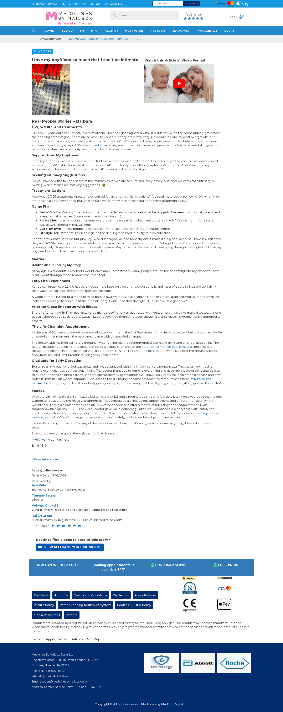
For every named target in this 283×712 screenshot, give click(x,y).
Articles (77, 639)
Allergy (111, 30)
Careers (72, 615)
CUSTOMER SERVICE (171, 565)
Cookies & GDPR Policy (134, 605)
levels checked (93, 145)
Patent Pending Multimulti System (85, 605)
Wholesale (207, 30)
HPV (94, 30)
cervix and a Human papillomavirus (167, 346)
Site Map (93, 639)
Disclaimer (121, 595)
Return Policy (44, 605)
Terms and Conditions (90, 595)
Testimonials (193, 14)
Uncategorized (50, 38)
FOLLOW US (228, 565)
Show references (46, 459)
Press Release (145, 595)
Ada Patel (39, 485)
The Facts (41, 595)
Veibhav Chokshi (45, 505)
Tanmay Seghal (44, 495)
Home (36, 639)
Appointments (56, 639)
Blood (67, 30)
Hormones (134, 30)
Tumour (158, 30)
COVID (49, 30)
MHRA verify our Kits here (50, 439)
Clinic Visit (181, 30)
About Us (61, 595)
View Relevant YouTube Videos (72, 547)
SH (82, 30)
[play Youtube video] (179, 83)
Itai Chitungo (42, 516)
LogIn (229, 30)
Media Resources (47, 615)
